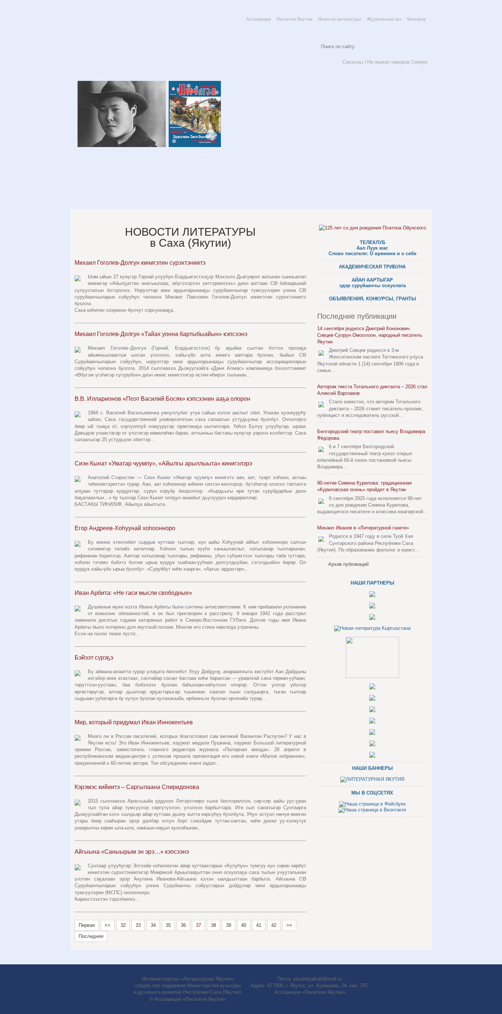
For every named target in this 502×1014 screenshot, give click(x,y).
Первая (87, 925)
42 (273, 925)
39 (228, 925)
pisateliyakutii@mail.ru (318, 979)
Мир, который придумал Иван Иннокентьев (134, 722)
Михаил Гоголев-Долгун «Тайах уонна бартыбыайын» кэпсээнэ (161, 334)
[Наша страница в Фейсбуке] (372, 804)
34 (153, 925)
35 (168, 925)
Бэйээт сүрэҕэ (94, 657)
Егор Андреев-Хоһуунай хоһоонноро (125, 528)
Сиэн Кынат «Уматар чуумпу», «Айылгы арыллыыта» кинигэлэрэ (163, 463)
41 (258, 925)
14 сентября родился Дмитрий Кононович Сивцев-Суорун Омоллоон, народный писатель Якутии (369, 335)
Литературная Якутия (126, 40)
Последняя (91, 936)
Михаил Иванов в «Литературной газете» (363, 528)
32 (123, 925)
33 (138, 925)
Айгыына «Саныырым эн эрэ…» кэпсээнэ (132, 852)
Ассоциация (258, 18)
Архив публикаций (348, 564)
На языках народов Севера (397, 62)
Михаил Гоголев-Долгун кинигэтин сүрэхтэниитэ (140, 263)
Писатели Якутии (294, 18)
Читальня (416, 18)
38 (213, 925)
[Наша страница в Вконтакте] (372, 810)
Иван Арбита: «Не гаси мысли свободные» (133, 593)
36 (183, 925)
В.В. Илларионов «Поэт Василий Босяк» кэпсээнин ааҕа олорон (162, 399)
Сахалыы (353, 62)
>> (289, 925)
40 (243, 925)
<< (108, 925)
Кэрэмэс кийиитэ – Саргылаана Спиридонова (137, 787)
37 (198, 925)
